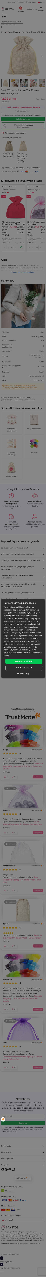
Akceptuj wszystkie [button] (24, 661)
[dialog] (23, 638)
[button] (23, 673)
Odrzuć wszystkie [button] (24, 667)
